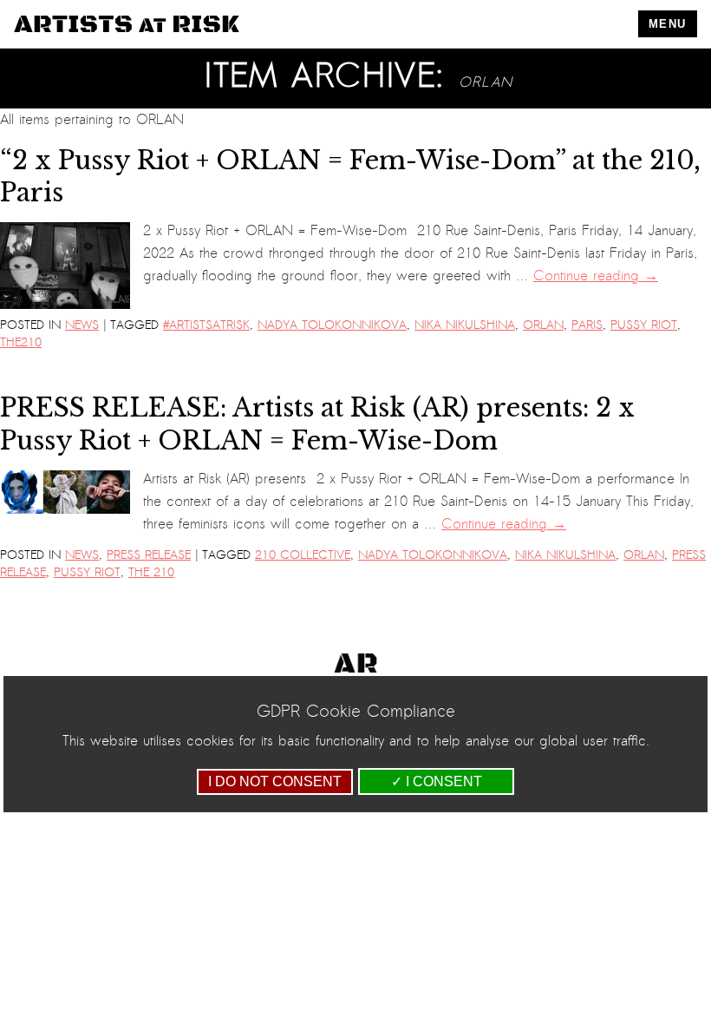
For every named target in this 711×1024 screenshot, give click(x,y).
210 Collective (302, 555)
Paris (587, 325)
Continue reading (595, 276)
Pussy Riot (643, 325)
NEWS (82, 325)
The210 (21, 342)
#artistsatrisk (206, 325)
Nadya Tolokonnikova (332, 325)
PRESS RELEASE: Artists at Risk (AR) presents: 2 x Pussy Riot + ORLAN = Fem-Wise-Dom (317, 424)
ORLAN (543, 325)
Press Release (149, 555)
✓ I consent (436, 781)
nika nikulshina (464, 325)
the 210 (151, 572)
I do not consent (275, 781)
